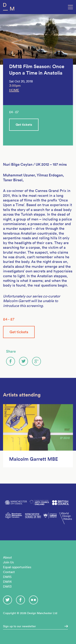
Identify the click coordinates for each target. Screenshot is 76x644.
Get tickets (24, 124)
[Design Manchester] (8, 7)
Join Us (8, 562)
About (7, 557)
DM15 (7, 577)
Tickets (44, 122)
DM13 (7, 586)
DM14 (7, 582)
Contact (9, 572)
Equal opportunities (17, 567)
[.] (65, 626)
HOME (14, 90)
